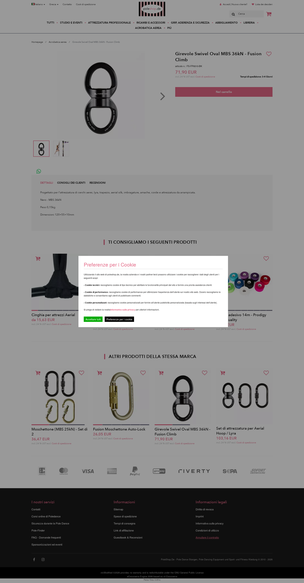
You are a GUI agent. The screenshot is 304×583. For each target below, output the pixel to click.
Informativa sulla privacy (122, 309)
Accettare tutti (93, 319)
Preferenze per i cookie (119, 319)
